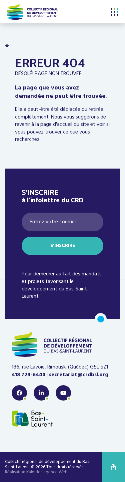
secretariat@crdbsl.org (78, 375)
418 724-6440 (28, 375)
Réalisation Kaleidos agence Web (36, 472)
